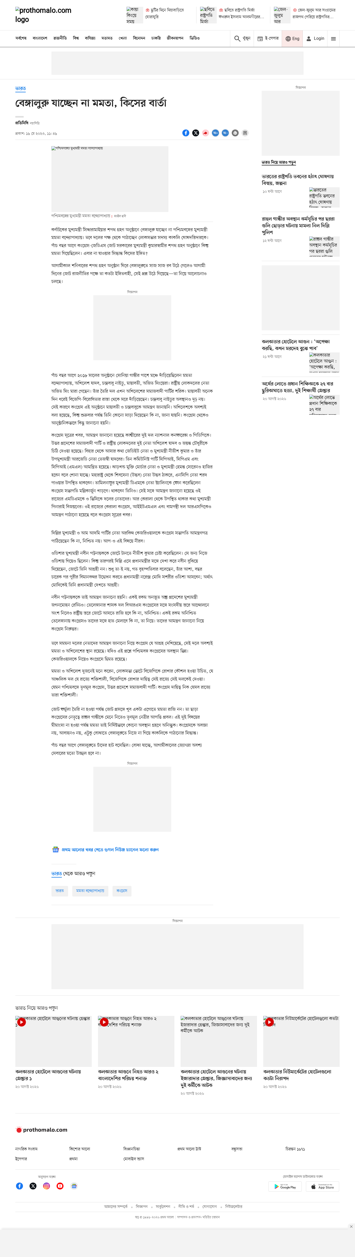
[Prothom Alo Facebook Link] (22, 1187)
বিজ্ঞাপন (142, 1206)
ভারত (20, 89)
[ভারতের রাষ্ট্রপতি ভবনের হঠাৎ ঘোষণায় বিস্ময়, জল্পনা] (324, 197)
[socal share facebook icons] (187, 136)
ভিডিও (195, 38)
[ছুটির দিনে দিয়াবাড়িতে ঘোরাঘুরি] (135, 15)
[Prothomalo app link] (285, 1187)
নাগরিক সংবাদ (26, 1149)
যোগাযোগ (209, 1206)
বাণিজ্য (90, 38)
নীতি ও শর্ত (186, 1206)
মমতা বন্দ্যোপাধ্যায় (90, 891)
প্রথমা (73, 1159)
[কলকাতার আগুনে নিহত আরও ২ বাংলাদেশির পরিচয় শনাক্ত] (136, 1041)
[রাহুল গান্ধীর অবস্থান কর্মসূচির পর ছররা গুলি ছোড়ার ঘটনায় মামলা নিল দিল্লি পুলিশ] (324, 246)
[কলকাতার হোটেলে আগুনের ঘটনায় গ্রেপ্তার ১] (53, 1041)
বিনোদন (139, 38)
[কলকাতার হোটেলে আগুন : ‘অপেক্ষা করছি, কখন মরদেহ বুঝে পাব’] (324, 362)
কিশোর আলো (79, 1149)
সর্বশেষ (21, 38)
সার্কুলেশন (163, 1206)
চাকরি (156, 38)
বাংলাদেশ (40, 38)
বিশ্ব (76, 38)
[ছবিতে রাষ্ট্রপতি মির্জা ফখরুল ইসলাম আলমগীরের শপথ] (208, 15)
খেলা (123, 38)
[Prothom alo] (50, 15)
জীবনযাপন (175, 38)
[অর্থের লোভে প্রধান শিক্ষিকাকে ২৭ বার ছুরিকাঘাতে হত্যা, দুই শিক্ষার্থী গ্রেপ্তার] (324, 405)
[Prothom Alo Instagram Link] (49, 1187)
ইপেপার (21, 1159)
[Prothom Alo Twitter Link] (35, 1187)
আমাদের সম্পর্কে (116, 1206)
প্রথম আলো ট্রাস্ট (189, 1149)
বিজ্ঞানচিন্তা (131, 1149)
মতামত (107, 38)
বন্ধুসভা (237, 1149)
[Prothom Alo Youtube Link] (62, 1187)
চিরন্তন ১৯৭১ (295, 1149)
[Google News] (74, 1186)
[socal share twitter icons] (196, 136)
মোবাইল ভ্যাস (133, 1159)
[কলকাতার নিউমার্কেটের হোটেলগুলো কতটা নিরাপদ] (301, 1041)
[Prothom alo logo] (41, 1132)
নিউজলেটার (233, 1206)
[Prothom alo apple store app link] (322, 1187)
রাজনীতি (60, 38)
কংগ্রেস (122, 891)
